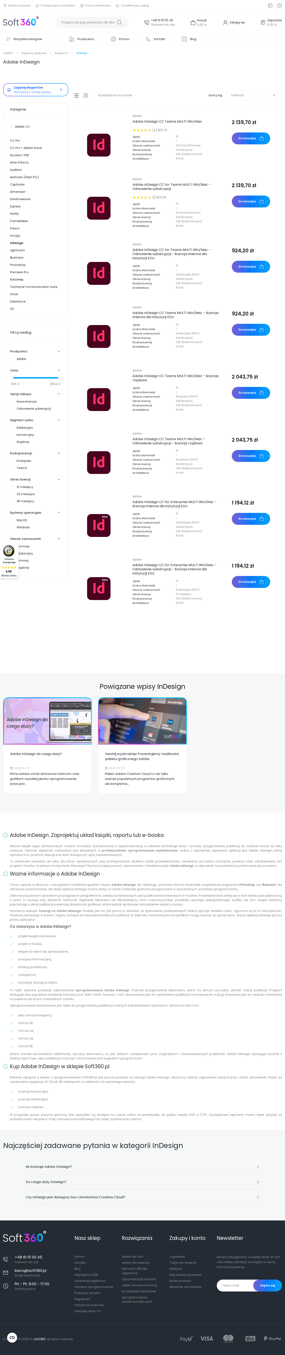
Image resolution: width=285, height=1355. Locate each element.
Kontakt (80, 1263)
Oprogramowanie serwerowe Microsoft (137, 1299)
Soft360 (39, 1339)
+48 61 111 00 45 (162, 20)
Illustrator (17, 257)
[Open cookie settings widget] (12, 1338)
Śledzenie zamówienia (185, 1287)
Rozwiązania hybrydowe (139, 1291)
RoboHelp (17, 279)
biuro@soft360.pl (30, 1270)
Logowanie (177, 1257)
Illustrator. (269, 885)
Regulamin (82, 1299)
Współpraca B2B (86, 1275)
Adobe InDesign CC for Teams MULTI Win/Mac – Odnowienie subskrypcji (171, 187)
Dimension (17, 192)
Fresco (15, 228)
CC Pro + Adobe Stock (26, 148)
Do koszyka (247, 138)
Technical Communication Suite (34, 287)
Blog (77, 1269)
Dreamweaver (20, 199)
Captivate (17, 184)
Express (15, 206)
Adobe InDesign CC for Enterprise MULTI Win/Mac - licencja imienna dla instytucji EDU (174, 504)
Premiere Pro (19, 272)
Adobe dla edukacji (135, 1263)
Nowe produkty (180, 1281)
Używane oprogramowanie (93, 1287)
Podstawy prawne (87, 1293)
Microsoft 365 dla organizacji (134, 1271)
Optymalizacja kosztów (139, 1279)
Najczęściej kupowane (185, 1275)
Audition (16, 170)
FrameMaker (19, 221)
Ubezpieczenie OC (87, 1311)
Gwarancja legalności (90, 1281)
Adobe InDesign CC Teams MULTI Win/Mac (167, 121)
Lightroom (17, 250)
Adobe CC (22, 127)
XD (12, 309)
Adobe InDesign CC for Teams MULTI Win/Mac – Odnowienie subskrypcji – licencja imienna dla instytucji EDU (171, 254)
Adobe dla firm (132, 1257)
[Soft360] (21, 22)
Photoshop (18, 265)
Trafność (254, 95)
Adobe (137, 115)
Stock (14, 294)
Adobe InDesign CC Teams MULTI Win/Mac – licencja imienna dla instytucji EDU (175, 315)
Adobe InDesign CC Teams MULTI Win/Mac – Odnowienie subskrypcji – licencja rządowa (168, 441)
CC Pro (15, 141)
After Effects (19, 162)
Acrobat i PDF (19, 155)
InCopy (15, 236)
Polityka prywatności (89, 1305)
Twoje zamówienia (182, 1263)
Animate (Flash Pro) (24, 177)
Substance (18, 301)
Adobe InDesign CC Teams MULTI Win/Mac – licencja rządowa (175, 378)
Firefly (14, 214)
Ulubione (175, 1269)
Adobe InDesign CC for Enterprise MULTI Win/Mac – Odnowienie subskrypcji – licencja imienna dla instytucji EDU (174, 569)
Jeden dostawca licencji (139, 1285)
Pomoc (79, 1257)
